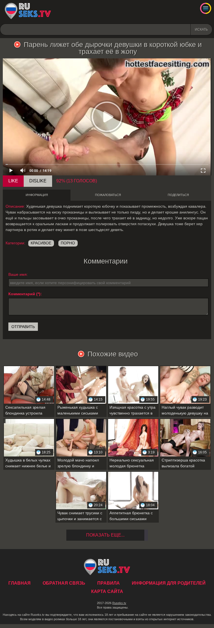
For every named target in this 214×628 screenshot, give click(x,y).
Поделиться (178, 195)
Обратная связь (64, 583)
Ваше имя (17, 274)
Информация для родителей (169, 583)
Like (13, 180)
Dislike (38, 180)
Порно (68, 243)
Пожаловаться (108, 195)
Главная (28, 11)
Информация (37, 195)
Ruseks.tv (119, 603)
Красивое (41, 243)
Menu (205, 8)
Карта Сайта (107, 591)
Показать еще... (105, 535)
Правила (108, 583)
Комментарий (21, 294)
